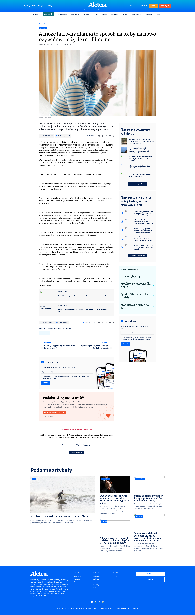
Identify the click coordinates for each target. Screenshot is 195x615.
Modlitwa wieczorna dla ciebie (136, 285)
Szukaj (50, 6)
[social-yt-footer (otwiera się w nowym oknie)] (92, 602)
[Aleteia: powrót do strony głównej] (97, 5)
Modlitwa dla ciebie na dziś (135, 306)
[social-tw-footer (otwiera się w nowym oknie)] (99, 602)
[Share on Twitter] (106, 136)
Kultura (104, 14)
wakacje (104, 521)
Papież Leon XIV (137, 14)
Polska (158, 14)
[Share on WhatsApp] (113, 136)
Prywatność (135, 608)
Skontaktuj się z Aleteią (122, 608)
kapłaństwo (105, 479)
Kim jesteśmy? (79, 608)
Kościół (125, 14)
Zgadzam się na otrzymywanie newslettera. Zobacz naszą (66, 377)
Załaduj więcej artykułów (137, 184)
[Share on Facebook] (99, 136)
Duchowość (75, 14)
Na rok (115, 576)
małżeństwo (140, 479)
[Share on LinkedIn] (102, 136)
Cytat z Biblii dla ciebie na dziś (135, 296)
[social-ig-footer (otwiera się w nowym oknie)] (103, 602)
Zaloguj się (144, 6)
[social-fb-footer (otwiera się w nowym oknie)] (95, 602)
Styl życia (86, 14)
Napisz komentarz (76, 453)
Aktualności (115, 14)
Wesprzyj (164, 6)
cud (33, 479)
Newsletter (97, 576)
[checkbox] (41, 376)
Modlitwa (47, 14)
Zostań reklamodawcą (106, 608)
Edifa (57, 45)
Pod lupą (95, 14)
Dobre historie (62, 14)
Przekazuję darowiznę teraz (53, 412)
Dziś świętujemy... (131, 276)
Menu (37, 14)
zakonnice (139, 516)
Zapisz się (46, 383)
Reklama (96, 587)
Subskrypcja (97, 582)
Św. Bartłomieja (106, 9)
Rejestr (152, 6)
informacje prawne (92, 608)
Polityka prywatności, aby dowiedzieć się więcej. (137, 339)
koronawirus (44, 333)
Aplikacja (96, 579)
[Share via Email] (110, 136)
